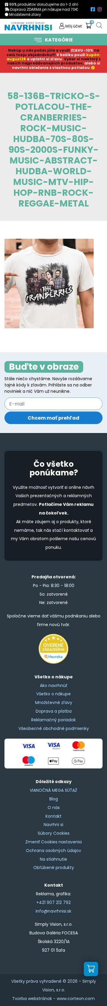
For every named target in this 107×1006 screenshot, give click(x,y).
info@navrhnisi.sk (53, 911)
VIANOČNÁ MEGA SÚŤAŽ (53, 790)
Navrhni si (53, 825)
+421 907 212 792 (53, 902)
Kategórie (59, 39)
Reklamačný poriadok (53, 720)
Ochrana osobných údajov (53, 851)
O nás (54, 808)
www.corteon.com (76, 999)
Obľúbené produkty (53, 868)
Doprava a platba (54, 711)
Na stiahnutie (53, 859)
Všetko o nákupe (53, 694)
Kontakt (53, 816)
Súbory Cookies (54, 833)
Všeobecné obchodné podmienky (53, 728)
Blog (53, 799)
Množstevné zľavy (53, 702)
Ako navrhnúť (53, 685)
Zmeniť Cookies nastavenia (53, 842)
